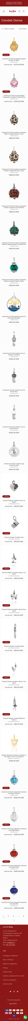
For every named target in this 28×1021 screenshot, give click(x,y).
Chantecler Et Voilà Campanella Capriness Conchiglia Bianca (14, 829)
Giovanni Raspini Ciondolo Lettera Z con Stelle (14, 573)
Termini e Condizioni (9, 980)
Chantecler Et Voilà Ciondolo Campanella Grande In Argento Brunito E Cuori (14, 170)
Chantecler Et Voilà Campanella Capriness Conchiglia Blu (14, 903)
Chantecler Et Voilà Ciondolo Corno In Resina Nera (14, 390)
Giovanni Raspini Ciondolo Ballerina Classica (14, 719)
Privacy (5, 968)
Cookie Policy (7, 972)
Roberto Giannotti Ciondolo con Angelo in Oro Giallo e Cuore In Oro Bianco (14, 756)
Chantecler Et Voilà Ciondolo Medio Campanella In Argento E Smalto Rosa (14, 96)
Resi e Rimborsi (8, 959)
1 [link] (3, 916)
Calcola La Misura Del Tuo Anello (14, 976)
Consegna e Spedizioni (10, 955)
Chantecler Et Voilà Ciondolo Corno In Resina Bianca (14, 427)
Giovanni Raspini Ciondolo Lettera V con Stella (14, 682)
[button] (4, 11)
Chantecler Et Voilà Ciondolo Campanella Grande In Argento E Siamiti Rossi (14, 206)
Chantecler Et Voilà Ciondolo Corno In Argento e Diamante (14, 354)
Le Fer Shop (16, 1018)
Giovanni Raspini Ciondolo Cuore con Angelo (14, 501)
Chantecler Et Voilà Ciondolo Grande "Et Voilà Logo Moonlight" (14, 317)
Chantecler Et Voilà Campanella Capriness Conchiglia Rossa (14, 866)
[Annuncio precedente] (3, 3)
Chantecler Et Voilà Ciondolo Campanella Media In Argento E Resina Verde (14, 280)
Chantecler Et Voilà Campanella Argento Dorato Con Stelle (14, 59)
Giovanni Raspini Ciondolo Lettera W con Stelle (14, 610)
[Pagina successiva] (14, 920)
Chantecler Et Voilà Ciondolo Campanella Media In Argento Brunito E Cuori (14, 133)
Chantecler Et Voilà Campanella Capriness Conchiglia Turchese (14, 792)
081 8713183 (10, 945)
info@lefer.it (11, 942)
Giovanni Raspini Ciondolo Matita (14, 646)
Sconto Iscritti (7, 984)
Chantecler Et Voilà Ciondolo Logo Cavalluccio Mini (14, 464)
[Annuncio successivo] (25, 3)
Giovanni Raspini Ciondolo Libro (14, 537)
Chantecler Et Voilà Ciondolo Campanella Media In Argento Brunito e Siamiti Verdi (14, 243)
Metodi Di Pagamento (10, 964)
